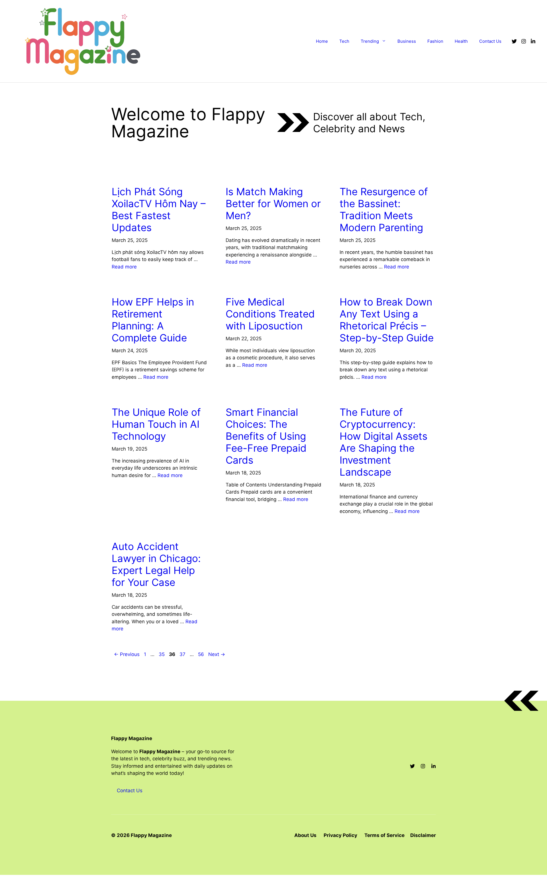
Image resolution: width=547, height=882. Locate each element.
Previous (127, 654)
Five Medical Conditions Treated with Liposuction (270, 314)
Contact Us (490, 41)
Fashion (435, 41)
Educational (356, 286)
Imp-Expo (125, 175)
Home (322, 41)
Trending (370, 41)
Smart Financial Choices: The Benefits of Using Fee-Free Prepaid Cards (266, 436)
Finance (237, 396)
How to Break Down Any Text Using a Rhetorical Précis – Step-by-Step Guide (387, 320)
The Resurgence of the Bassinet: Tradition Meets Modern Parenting (384, 209)
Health (461, 41)
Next (216, 654)
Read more (124, 267)
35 (162, 654)
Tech (344, 41)
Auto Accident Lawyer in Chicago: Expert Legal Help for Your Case (156, 564)
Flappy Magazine (131, 738)
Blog (120, 286)
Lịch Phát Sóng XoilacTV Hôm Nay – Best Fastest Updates (159, 209)
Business (406, 41)
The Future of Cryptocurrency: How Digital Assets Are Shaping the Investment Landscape (383, 442)
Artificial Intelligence (140, 396)
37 (183, 654)
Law (119, 530)
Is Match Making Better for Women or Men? (273, 203)
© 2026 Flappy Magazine (141, 835)
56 (201, 654)
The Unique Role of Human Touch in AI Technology (156, 424)
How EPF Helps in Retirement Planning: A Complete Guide (153, 320)
